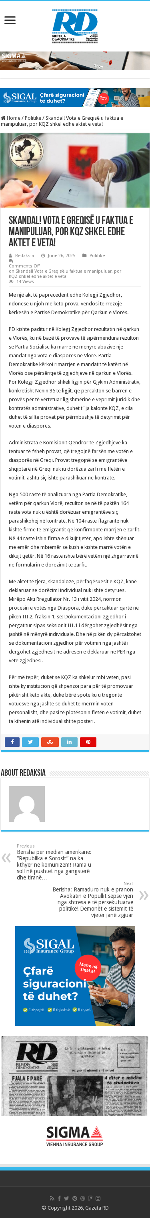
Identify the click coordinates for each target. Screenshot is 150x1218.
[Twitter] (66, 1198)
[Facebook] (59, 1198)
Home (13, 118)
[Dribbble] (83, 1198)
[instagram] (98, 1198)
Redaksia (24, 255)
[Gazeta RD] (75, 24)
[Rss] (52, 1198)
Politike (33, 118)
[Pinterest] (75, 1198)
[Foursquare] (90, 1198)
